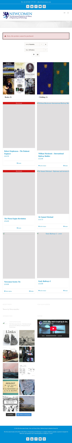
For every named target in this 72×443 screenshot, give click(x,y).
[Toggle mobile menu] (68, 13)
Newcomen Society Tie (12, 282)
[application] (53, 329)
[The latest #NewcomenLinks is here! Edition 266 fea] (10, 338)
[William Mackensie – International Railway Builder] (53, 126)
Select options (9, 291)
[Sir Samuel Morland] (53, 192)
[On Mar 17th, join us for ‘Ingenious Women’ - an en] (27, 387)
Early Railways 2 (44, 281)
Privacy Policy (36, 428)
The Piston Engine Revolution (15, 218)
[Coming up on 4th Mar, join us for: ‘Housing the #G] (27, 403)
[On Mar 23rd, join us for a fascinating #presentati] (10, 387)
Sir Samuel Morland (45, 217)
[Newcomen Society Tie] (19, 255)
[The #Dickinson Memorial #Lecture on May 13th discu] (27, 338)
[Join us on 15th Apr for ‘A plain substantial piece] (10, 371)
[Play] (40, 336)
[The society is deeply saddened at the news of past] (27, 354)
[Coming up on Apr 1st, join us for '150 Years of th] (27, 371)
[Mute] (64, 336)
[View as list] (37, 54)
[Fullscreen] (67, 336)
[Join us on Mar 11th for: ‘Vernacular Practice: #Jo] (10, 403)
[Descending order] (46, 44)
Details (19, 163)
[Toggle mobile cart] (64, 13)
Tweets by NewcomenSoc (11, 309)
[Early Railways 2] (53, 255)
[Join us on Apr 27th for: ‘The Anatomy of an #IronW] (10, 354)
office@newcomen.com (44, 2)
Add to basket (43, 165)
